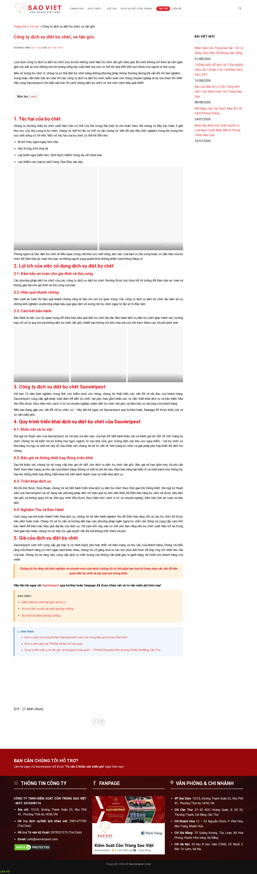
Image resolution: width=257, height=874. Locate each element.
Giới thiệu (94, 8)
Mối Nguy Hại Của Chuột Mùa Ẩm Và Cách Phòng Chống (218, 111)
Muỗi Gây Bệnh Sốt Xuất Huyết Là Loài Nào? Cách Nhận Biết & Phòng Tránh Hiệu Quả (217, 130)
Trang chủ (77, 8)
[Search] (240, 8)
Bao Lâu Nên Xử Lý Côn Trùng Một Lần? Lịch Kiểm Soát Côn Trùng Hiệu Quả (218, 91)
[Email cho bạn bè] (102, 721)
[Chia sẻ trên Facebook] (95, 721)
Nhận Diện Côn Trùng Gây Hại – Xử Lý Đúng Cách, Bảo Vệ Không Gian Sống (219, 50)
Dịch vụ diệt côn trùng (136, 8)
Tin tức (163, 8)
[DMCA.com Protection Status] (32, 847)
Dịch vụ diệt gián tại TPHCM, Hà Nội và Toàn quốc (53, 643)
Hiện (33, 96)
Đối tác (112, 8)
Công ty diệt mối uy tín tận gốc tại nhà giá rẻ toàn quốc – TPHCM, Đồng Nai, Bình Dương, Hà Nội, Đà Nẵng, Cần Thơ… (93, 649)
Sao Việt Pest (56, 48)
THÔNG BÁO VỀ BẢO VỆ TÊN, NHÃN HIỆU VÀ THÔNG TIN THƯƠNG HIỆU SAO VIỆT (219, 69)
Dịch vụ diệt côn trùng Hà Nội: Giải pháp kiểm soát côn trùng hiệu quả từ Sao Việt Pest (75, 637)
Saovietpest (50, 585)
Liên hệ (177, 8)
